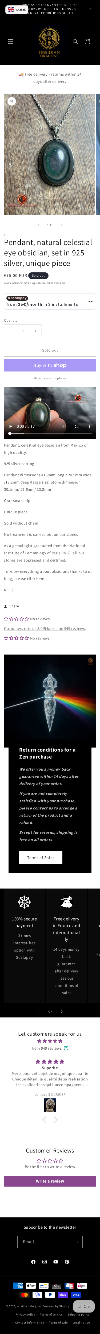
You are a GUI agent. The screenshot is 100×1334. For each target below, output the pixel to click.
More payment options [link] (50, 378)
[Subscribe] (76, 1242)
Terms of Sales (40, 857)
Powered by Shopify (56, 1306)
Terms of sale (58, 1322)
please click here (29, 578)
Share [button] (14, 606)
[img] (50, 1041)
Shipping (29, 283)
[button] (11, 41)
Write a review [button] (50, 1181)
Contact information (29, 1322)
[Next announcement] (90, 9)
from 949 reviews (47, 1048)
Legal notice (81, 1322)
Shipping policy (78, 1314)
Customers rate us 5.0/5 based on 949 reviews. (45, 628)
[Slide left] (38, 225)
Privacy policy (25, 1314)
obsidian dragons (29, 1306)
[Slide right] (62, 225)
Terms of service (51, 1314)
